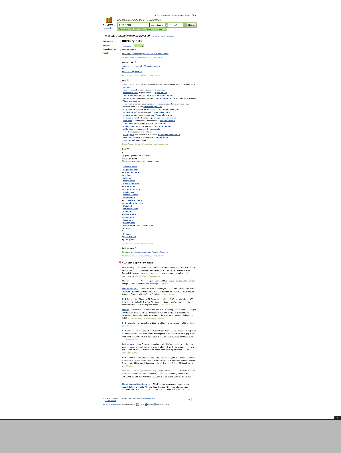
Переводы (136, 29)
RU (193, 15)
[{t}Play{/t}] (136, 49)
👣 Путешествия (110, 400)
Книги (149, 29)
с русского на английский (163, 36)
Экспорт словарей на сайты (112, 404)
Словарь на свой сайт (181, 15)
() (160, 54)
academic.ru (108, 28)
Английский (106, 45)
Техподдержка (137, 398)
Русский (105, 53)
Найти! (191, 25)
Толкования (123, 29)
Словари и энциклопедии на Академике (139, 20)
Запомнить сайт (163, 15)
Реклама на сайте (149, 398)
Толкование (127, 46)
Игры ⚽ (161, 29)
